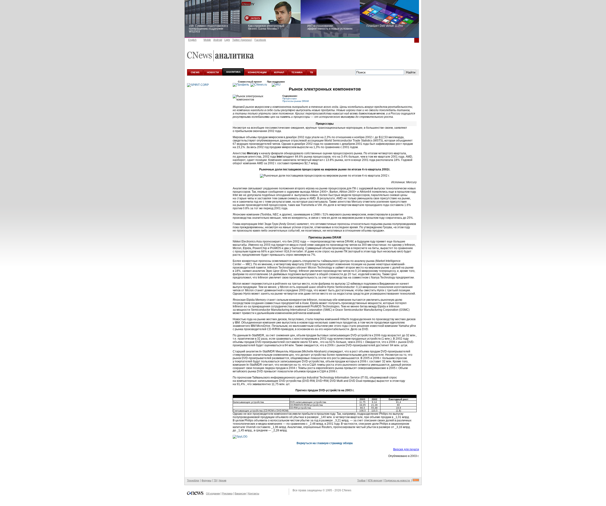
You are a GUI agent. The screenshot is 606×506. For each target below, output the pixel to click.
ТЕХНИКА (297, 72)
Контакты (253, 493)
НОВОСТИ (213, 72)
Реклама (227, 493)
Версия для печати (406, 449)
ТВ (311, 72)
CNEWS (195, 72)
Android (217, 39)
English (192, 39)
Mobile (207, 39)
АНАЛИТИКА (233, 72)
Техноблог (193, 480)
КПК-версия (375, 480)
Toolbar (361, 480)
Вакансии (240, 493)
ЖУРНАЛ (279, 72)
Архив (222, 480)
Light (227, 39)
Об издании (213, 493)
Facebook (260, 39)
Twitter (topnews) (242, 39)
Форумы (206, 480)
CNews (346, 490)
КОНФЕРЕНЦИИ (257, 72)
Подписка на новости (397, 480)
